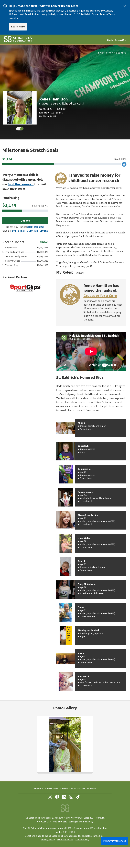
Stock (21, 231)
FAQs (43, 788)
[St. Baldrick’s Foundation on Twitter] (50, 797)
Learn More (18, 26)
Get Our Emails (89, 788)
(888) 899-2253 (35, 227)
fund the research (21, 184)
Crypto (43, 231)
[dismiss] (125, 6)
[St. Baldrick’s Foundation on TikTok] (78, 797)
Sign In (110, 40)
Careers (64, 788)
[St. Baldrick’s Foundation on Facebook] (57, 797)
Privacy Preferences (114, 841)
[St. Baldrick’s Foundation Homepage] (65, 809)
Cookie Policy (82, 839)
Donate (25, 221)
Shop (36, 788)
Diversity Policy (65, 839)
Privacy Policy (48, 839)
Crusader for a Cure (100, 295)
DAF (14, 231)
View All (44, 241)
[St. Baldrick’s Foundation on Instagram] (71, 797)
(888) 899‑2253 (60, 821)
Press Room (53, 788)
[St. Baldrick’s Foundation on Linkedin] (64, 797)
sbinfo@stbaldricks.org (81, 821)
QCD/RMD (32, 231)
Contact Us (120, 40)
